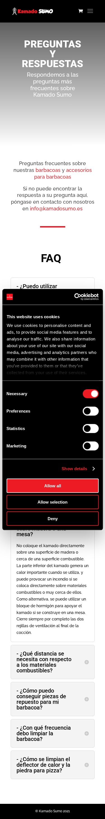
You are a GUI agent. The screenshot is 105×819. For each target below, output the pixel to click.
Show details (74, 468)
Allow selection (52, 502)
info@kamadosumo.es (56, 208)
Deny (53, 518)
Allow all (52, 485)
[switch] (91, 410)
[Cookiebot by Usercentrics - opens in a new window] (75, 297)
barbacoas (48, 170)
